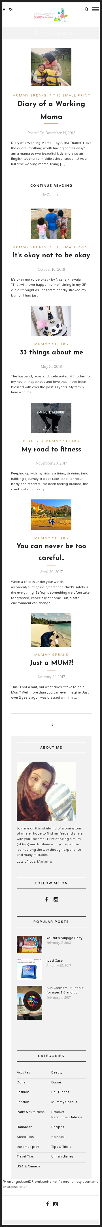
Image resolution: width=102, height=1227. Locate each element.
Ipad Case (54, 961)
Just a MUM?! (51, 663)
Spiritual (58, 1137)
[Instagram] (10, 10)
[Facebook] (46, 899)
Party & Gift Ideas (30, 1112)
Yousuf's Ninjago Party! (64, 938)
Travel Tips (25, 1156)
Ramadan (24, 1127)
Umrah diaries (62, 1156)
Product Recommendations (66, 1114)
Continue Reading (51, 186)
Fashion (23, 1092)
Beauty (31, 441)
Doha (21, 1082)
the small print (71, 95)
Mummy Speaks (29, 95)
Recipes (57, 1127)
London (23, 1102)
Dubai (56, 1082)
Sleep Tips (25, 1137)
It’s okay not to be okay (51, 255)
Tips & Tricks (61, 1147)
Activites (23, 1072)
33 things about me (51, 352)
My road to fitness (51, 449)
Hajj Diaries (60, 1092)
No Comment (51, 194)
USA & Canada (28, 1166)
